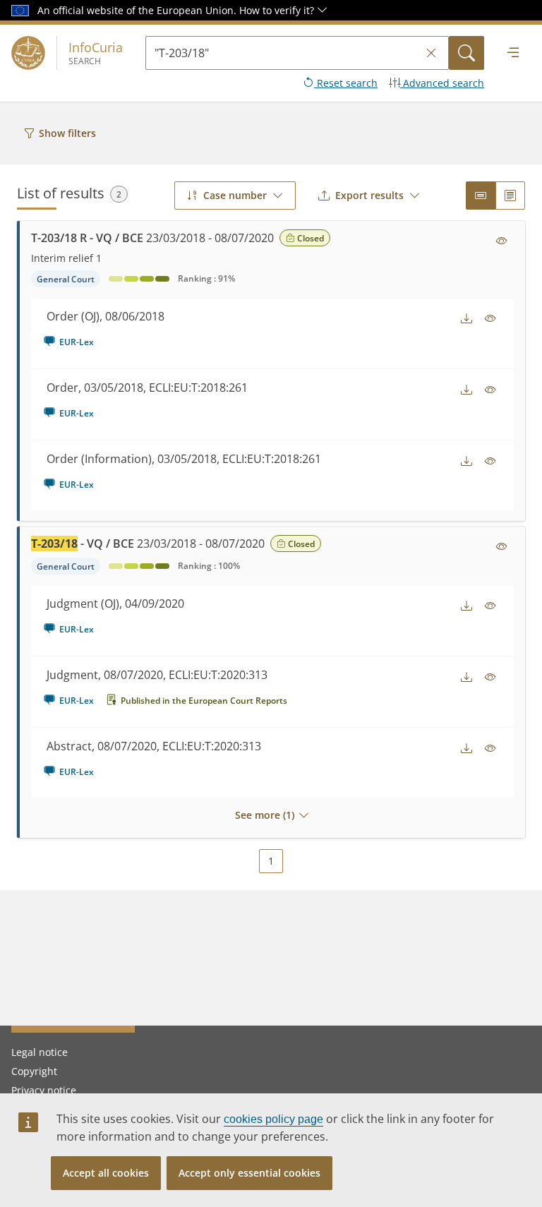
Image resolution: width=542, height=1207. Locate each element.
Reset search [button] (346, 83)
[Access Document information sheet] (502, 240)
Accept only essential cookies (249, 1172)
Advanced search (442, 83)
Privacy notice (43, 1090)
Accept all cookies (106, 1172)
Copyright (34, 1071)
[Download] (466, 318)
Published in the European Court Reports (204, 701)
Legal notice (39, 1052)
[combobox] (235, 195)
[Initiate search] (466, 53)
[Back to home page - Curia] (28, 53)
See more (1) (264, 815)
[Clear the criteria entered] (431, 53)
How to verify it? (278, 10)
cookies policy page (273, 1119)
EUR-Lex (76, 342)
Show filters (67, 133)
